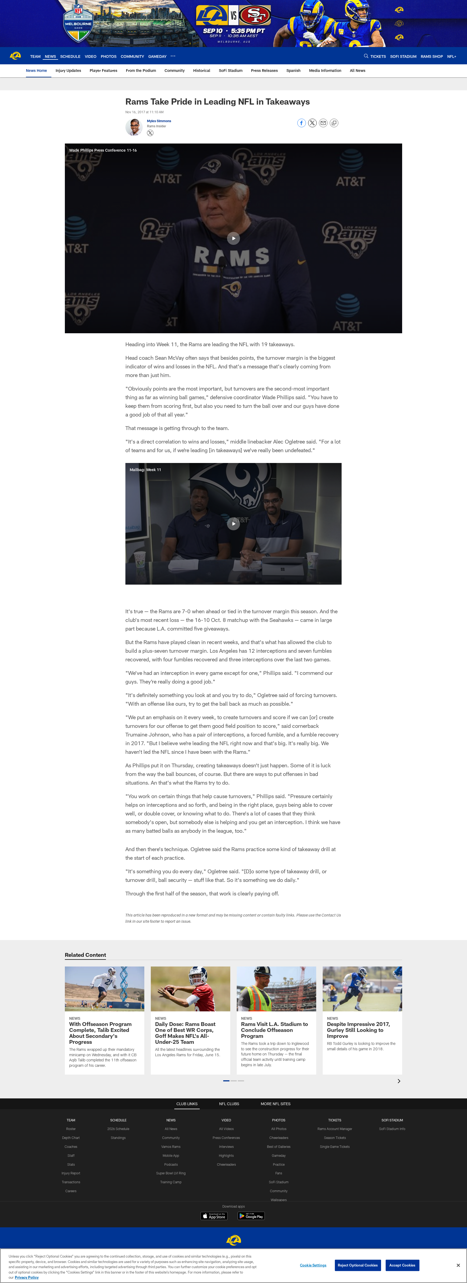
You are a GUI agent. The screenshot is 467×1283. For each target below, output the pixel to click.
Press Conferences (226, 1137)
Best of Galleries (279, 1146)
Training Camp (171, 1182)
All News (171, 1129)
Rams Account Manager (335, 1129)
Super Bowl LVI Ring (171, 1173)
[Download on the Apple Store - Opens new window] (214, 1216)
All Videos (226, 1129)
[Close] (458, 1265)
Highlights (226, 1155)
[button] (233, 238)
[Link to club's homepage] (15, 55)
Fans (278, 1173)
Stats (71, 1164)
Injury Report (71, 1173)
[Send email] (323, 126)
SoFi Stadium (279, 1182)
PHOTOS (278, 1120)
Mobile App (171, 1155)
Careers (70, 1191)
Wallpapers (279, 1200)
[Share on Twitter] (312, 126)
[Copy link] (334, 123)
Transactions (71, 1182)
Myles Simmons (159, 121)
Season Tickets (335, 1137)
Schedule (118, 1120)
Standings (118, 1137)
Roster (71, 1129)
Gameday (279, 1155)
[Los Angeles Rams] (233, 1241)
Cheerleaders (226, 1164)
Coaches (71, 1146)
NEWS (171, 1120)
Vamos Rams (171, 1146)
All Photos (278, 1129)
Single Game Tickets (335, 1146)
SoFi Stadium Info (392, 1129)
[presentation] (400, 1082)
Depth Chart (71, 1137)
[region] (233, 1265)
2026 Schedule (118, 1129)
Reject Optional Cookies (358, 1265)
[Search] (366, 55)
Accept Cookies (402, 1265)
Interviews (226, 1146)
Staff (71, 1155)
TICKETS (334, 1120)
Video (226, 1120)
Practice (279, 1164)
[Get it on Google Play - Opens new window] (251, 1218)
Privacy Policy (27, 1277)
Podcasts (171, 1164)
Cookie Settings (313, 1265)
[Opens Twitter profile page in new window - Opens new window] (150, 133)
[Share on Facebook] (301, 126)
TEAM (71, 1120)
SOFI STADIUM (392, 1120)
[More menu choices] (173, 56)
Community (171, 1137)
